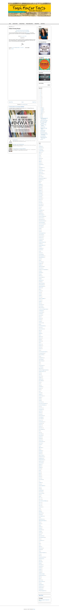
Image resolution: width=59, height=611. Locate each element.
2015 (40, 100)
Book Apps (40, 193)
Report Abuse (41, 595)
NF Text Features (41, 395)
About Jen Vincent (21, 23)
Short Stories (40, 491)
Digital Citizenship (41, 266)
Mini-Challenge (41, 380)
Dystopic (40, 271)
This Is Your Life (41, 535)
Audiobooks (40, 172)
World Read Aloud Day (42, 575)
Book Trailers (40, 204)
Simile (39, 494)
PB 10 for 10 (40, 420)
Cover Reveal (40, 249)
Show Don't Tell (41, 493)
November (42, 109)
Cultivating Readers (41, 255)
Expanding (40, 281)
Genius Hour (40, 315)
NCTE (40, 389)
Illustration (40, 336)
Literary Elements (41, 365)
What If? (40, 560)
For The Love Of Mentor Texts (43, 309)
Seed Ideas (40, 482)
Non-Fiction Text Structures (43, 403)
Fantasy (40, 292)
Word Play (40, 567)
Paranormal (40, 414)
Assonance (40, 169)
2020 (40, 93)
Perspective (40, 424)
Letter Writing (41, 359)
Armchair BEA (41, 164)
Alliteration (40, 158)
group (39, 324)
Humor (40, 330)
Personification (41, 423)
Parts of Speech (41, 418)
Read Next (40, 453)
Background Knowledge (42, 178)
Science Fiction (41, 479)
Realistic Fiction (41, 461)
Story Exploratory (41, 516)
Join (39, 356)
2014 (40, 101)
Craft (39, 251)
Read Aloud (40, 452)
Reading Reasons (41, 458)
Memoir (40, 374)
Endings (40, 278)
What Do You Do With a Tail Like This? (43, 138)
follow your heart (41, 307)
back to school (41, 176)
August (42, 113)
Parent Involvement (41, 415)
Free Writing (40, 313)
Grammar (40, 321)
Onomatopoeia (41, 409)
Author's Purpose (41, 173)
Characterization (41, 219)
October (42, 110)
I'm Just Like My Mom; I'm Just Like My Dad (44, 118)
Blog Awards (40, 185)
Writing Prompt (41, 587)
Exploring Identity (41, 284)
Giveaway (12, 48)
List (39, 362)
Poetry (40, 432)
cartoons (40, 207)
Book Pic (40, 201)
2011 (40, 105)
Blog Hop (40, 187)
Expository (40, 287)
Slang (39, 496)
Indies (39, 342)
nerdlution (40, 394)
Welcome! (41, 139)
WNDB (40, 563)
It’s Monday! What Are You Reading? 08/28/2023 (16, 106)
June (41, 115)
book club (40, 196)
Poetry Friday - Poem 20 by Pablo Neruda (18, 144)
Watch (40, 555)
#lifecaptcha (40, 146)
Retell (39, 470)
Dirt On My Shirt (42, 131)
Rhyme (40, 473)
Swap (39, 525)
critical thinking (41, 254)
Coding (40, 228)
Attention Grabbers (41, 170)
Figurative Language (41, 298)
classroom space (41, 225)
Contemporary (41, 248)
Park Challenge (41, 417)
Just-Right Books (41, 357)
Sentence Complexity (41, 485)
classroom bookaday (41, 222)
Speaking (40, 511)
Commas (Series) (41, 236)
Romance (40, 476)
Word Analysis (41, 564)
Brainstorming (41, 205)
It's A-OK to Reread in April (42, 351)
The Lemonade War (43, 136)
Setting (40, 488)
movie (39, 383)
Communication (41, 239)
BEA (39, 182)
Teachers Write (41, 529)
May (41, 117)
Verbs (39, 543)
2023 (40, 89)
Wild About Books (42, 130)
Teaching (40, 531)
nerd (39, 391)
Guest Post (40, 327)
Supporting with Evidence (42, 520)
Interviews (40, 348)
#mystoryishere (41, 147)
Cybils (40, 260)
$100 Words (40, 149)
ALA (39, 155)
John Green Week (41, 354)
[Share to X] (27, 47)
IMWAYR (40, 341)
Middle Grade (40, 379)
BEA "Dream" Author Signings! (43, 125)
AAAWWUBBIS (41, 150)
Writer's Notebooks (41, 581)
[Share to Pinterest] (28, 47)
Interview (40, 347)
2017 (40, 97)
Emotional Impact (41, 277)
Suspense (40, 523)
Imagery (40, 339)
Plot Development (41, 429)
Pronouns (40, 444)
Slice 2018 (40, 499)
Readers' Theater (41, 455)
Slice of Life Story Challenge (43, 500)
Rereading (40, 467)
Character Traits (41, 217)
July (41, 114)
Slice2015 (40, 505)
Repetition (40, 464)
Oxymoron (40, 412)
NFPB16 (40, 400)
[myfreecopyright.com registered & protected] (44, 600)
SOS (39, 508)
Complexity (40, 243)
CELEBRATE (41, 210)
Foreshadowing (41, 310)
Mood (39, 382)
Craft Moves (40, 252)
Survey (40, 522)
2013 (40, 102)
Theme (40, 534)
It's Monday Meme (41, 353)
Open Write (40, 411)
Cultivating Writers (41, 257)
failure (40, 289)
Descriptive (40, 263)
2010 (40, 106)
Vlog (39, 551)
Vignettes (40, 546)
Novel (39, 406)
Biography (40, 184)
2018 (40, 96)
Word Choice (40, 566)
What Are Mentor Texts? (29, 23)
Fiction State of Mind (23, 36)
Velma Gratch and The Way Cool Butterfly (44, 134)
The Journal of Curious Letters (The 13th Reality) (22, 30)
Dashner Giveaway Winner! (44, 120)
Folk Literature (41, 304)
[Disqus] (22, 62)
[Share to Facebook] (28, 47)
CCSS (39, 208)
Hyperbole (40, 333)
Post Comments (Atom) (24, 104)
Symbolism (40, 526)
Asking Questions (41, 167)
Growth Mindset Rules (42, 325)
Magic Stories (41, 368)
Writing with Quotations (42, 590)
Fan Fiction (40, 290)
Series (39, 487)
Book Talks (40, 202)
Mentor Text (40, 376)
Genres (40, 316)
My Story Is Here (15, 23)
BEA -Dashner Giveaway (43, 121)
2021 (40, 92)
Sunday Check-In (41, 519)
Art (39, 166)
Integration (40, 345)
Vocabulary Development (42, 552)
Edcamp (40, 274)
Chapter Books (41, 213)
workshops (40, 572)
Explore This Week (41, 283)
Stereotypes (40, 514)
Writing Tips (40, 589)
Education (40, 275)
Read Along (40, 450)
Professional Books (41, 441)
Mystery (40, 385)
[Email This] (25, 47)
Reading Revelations (41, 459)
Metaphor (40, 377)
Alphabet (40, 161)
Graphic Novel (41, 322)
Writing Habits (41, 584)
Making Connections (41, 371)
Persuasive (40, 426)
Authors (40, 175)
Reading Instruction (41, 456)
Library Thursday (41, 360)
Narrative (40, 388)
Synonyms (40, 528)
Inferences (40, 344)
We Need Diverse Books (42, 557)
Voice (39, 554)
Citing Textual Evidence (42, 220)
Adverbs (40, 153)
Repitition (40, 465)
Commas (40, 231)
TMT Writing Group (42, 537)
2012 (40, 104)
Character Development (42, 216)
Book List (40, 199)
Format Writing (41, 312)
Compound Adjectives (42, 245)
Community (40, 240)
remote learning (41, 462)
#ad (39, 144)
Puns (39, 446)
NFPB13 (40, 397)
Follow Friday (41, 306)
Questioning (40, 447)
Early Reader (40, 272)
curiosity (40, 258)
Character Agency (41, 214)
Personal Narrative (41, 421)
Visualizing (40, 549)
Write (39, 578)
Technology (40, 532)
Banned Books (41, 179)
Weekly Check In (41, 558)
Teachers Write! (37, 23)
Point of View (40, 435)
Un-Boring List (41, 540)
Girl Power (40, 318)
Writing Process (41, 586)
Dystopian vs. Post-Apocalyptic (43, 269)
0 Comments (22, 47)
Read (39, 449)
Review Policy (43, 23)
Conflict (40, 246)
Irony (39, 350)
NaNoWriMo (40, 386)
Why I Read (40, 561)
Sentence (40, 484)
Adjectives (40, 152)
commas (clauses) (41, 234)
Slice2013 (40, 502)
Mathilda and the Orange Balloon (43, 128)
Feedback (40, 295)
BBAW (40, 181)
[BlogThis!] (26, 47)
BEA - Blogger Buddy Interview (43, 123)
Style (39, 517)
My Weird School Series (43, 132)
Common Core (41, 237)
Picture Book (40, 427)
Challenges (40, 211)
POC (39, 430)
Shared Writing (41, 490)
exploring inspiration (41, 286)
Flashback (40, 301)
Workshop (40, 570)
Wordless (40, 569)
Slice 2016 (40, 497)
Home (10, 23)
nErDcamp (40, 392)
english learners (41, 280)
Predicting (40, 438)
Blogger (34, 609)
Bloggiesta (40, 190)
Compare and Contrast (42, 242)
